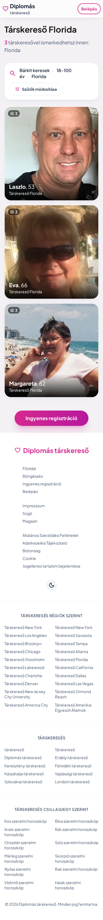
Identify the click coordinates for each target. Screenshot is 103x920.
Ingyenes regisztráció (51, 418)
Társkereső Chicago (22, 651)
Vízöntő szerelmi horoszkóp (19, 885)
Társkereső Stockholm (24, 659)
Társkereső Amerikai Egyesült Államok (73, 707)
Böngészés (33, 476)
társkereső (14, 749)
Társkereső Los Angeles (25, 635)
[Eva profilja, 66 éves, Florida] (51, 252)
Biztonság (31, 550)
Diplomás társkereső (23, 757)
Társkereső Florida (71, 659)
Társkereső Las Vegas (74, 683)
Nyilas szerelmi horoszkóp (17, 872)
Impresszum (34, 505)
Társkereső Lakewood (24, 667)
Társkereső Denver (21, 683)
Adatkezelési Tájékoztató (45, 542)
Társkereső (65, 749)
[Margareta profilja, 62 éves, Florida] (51, 350)
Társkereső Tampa (71, 643)
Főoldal (29, 468)
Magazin (30, 521)
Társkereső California (74, 667)
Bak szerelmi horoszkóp (76, 869)
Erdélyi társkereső (71, 757)
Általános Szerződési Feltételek (51, 535)
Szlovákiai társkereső (23, 781)
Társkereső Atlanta (71, 651)
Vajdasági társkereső (74, 773)
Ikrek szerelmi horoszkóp (16, 832)
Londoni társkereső (72, 781)
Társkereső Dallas (70, 675)
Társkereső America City (26, 704)
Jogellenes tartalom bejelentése (51, 565)
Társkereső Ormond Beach (73, 694)
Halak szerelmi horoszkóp (68, 885)
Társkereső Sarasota (73, 635)
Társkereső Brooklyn (22, 643)
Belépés (89, 8)
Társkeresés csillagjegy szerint (51, 809)
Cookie (29, 558)
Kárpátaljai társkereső (24, 773)
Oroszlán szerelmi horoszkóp (20, 845)
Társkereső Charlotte (23, 675)
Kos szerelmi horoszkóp (25, 821)
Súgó (27, 513)
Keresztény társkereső (24, 765)
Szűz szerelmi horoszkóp (76, 842)
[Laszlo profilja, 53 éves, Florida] (51, 153)
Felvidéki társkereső (73, 765)
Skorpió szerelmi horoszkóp (70, 858)
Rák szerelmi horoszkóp (76, 829)
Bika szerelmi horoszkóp (76, 821)
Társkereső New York (23, 627)
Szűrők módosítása (36, 89)
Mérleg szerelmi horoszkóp (18, 858)
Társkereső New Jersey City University (25, 694)
